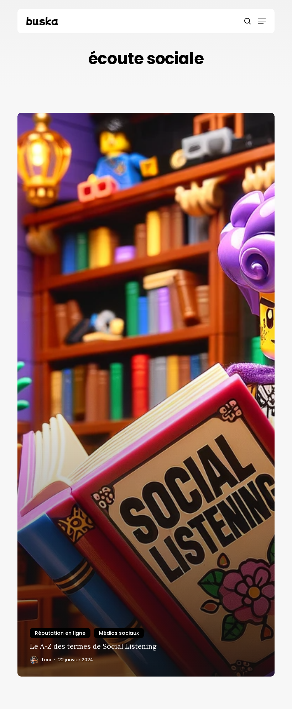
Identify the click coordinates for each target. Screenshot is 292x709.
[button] (262, 21)
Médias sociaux (119, 633)
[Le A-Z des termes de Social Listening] (146, 394)
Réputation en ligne (60, 633)
